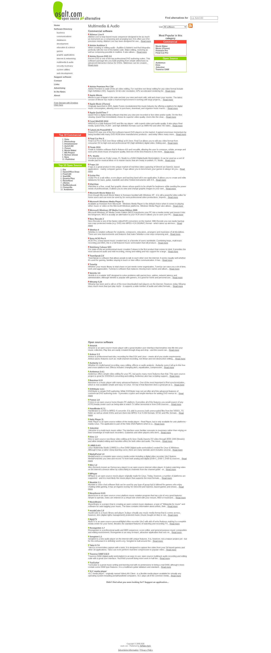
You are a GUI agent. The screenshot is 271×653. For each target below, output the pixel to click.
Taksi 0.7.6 (94, 545)
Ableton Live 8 (96, 34)
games (60, 51)
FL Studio (94, 156)
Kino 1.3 (93, 437)
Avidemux (69, 189)
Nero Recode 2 (96, 219)
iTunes (67, 148)
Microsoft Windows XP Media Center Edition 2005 (113, 210)
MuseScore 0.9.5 (97, 493)
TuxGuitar (94, 562)
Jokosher (160, 67)
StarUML (67, 176)
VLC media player (98, 571)
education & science (66, 47)
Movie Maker (70, 150)
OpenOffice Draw (71, 172)
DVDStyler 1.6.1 (96, 389)
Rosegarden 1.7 (97, 528)
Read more (146, 41)
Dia (64, 169)
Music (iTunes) (163, 48)
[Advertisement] (69, 119)
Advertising (59, 88)
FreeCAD (67, 174)
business (61, 33)
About (57, 95)
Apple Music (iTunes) (99, 104)
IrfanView (94, 184)
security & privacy (65, 66)
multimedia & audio (65, 62)
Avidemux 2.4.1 (96, 372)
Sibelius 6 (94, 230)
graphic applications (65, 55)
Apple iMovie (95, 95)
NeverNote (68, 181)
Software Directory (63, 29)
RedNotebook (69, 185)
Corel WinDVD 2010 (98, 121)
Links (56, 84)
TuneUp (93, 264)
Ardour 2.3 (94, 354)
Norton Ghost (71, 155)
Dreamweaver (70, 144)
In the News (59, 92)
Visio (66, 139)
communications (64, 36)
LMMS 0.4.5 (94, 445)
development (62, 44)
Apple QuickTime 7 (98, 112)
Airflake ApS (145, 646)
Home (57, 25)
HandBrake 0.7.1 (97, 408)
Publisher (70, 159)
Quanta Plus (69, 178)
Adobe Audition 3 (98, 45)
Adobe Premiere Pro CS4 (101, 86)
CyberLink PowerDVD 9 (100, 130)
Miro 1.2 (93, 465)
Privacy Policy (146, 650)
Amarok (93, 345)
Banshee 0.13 (96, 380)
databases (61, 40)
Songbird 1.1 (95, 536)
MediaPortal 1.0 (96, 454)
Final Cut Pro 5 (96, 138)
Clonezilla (67, 187)
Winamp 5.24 (95, 282)
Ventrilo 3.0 (94, 273)
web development (64, 73)
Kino (158, 65)
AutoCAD (69, 146)
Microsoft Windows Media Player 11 (106, 201)
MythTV (93, 519)
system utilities (63, 69)
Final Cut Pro (162, 53)
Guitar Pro (94, 175)
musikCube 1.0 (96, 510)
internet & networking (66, 58)
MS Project (69, 152)
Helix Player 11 (96, 419)
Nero (66, 157)
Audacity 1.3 (95, 363)
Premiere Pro (162, 50)
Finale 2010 (94, 147)
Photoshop (69, 141)
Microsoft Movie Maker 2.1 (102, 193)
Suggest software (62, 77)
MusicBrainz (95, 502)
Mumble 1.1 (95, 482)
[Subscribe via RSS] (190, 27)
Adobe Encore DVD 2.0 (100, 56)
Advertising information (128, 650)
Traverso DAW (162, 69)
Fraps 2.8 (93, 164)
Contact (58, 81)
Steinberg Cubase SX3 (100, 247)
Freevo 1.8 (94, 400)
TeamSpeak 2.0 (96, 256)
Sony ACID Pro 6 (97, 238)
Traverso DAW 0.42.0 (99, 554)
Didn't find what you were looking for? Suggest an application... (137, 582)
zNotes (66, 183)
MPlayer (93, 474)
